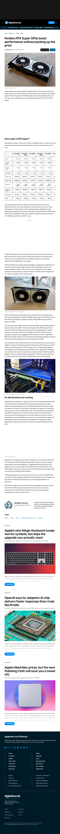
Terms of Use (7, 817)
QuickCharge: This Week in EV (28, 518)
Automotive (12, 769)
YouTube (15, 747)
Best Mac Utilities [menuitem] (39, 27)
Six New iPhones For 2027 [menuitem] (26, 27)
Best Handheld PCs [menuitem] (49, 27)
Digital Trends (10, 25)
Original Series (39, 769)
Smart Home (12, 764)
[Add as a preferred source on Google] (44, 50)
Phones (10, 753)
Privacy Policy (21, 809)
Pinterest (21, 747)
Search (57, 22)
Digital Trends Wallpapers (42, 780)
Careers (6, 809)
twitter (14, 507)
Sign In (51, 22)
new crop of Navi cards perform (26, 354)
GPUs (12, 518)
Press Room (20, 811)
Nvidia (17, 518)
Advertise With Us (13, 780)
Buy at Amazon (18, 477)
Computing (11, 756)
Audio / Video (12, 761)
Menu (3, 22)
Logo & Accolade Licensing (15, 785)
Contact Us (11, 778)
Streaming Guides (40, 761)
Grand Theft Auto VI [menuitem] (13, 27)
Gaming (6, 518)
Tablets (38, 753)
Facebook (5, 747)
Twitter (11, 747)
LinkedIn (24, 747)
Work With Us (7, 811)
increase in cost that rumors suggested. (16, 334)
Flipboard (27, 747)
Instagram (8, 747)
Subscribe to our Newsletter (42, 775)
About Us (11, 775)
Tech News (40, 518)
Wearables (38, 756)
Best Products (39, 764)
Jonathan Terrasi (9, 49)
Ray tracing (40, 404)
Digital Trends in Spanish (42, 783)
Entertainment (12, 766)
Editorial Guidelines (13, 783)
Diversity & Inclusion (9, 814)
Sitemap (20, 814)
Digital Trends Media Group (13, 824)
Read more (9, 584)
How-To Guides (40, 766)
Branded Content (40, 778)
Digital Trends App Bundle (42, 785)
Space (37, 758)
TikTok (18, 747)
